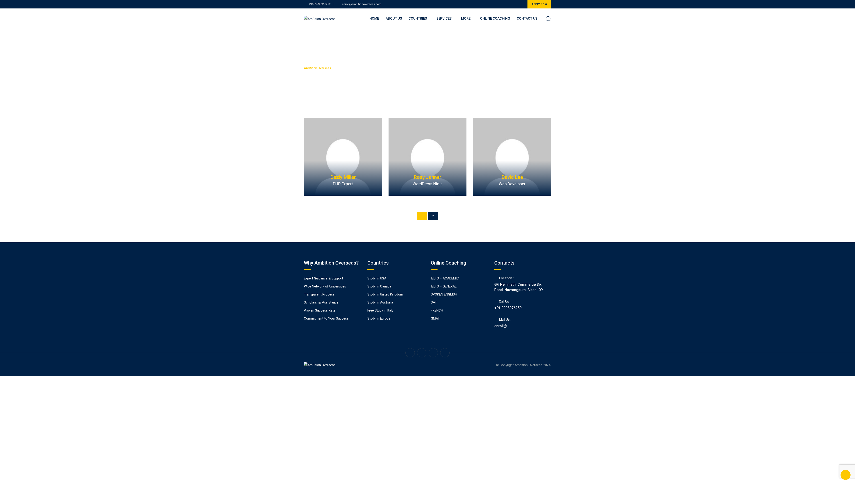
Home (374, 18)
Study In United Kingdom (385, 294)
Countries (418, 18)
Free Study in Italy (380, 310)
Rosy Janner (427, 177)
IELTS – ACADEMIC (445, 278)
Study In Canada (379, 286)
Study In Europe (378, 318)
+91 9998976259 (507, 308)
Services (444, 18)
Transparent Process (319, 294)
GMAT (435, 318)
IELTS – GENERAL (444, 286)
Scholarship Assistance (321, 302)
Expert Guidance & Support (323, 278)
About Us (394, 18)
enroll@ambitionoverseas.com (361, 4)
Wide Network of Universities (325, 286)
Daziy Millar (343, 177)
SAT (434, 302)
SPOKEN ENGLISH (444, 294)
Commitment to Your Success (326, 318)
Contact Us (527, 18)
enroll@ (500, 326)
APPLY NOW (539, 4)
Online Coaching (495, 18)
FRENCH (437, 310)
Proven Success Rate (319, 310)
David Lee (512, 177)
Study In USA (376, 278)
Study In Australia (380, 302)
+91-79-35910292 (320, 4)
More (465, 18)
